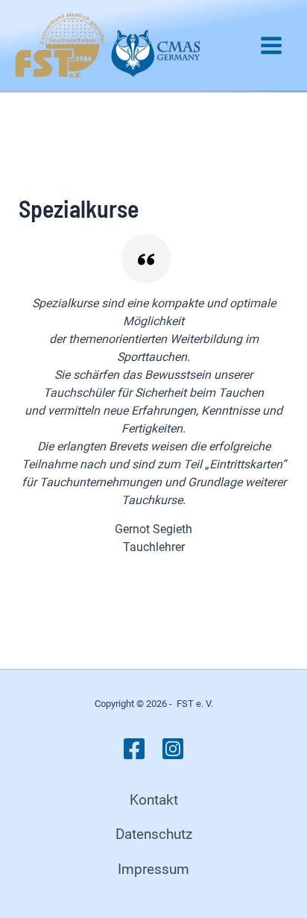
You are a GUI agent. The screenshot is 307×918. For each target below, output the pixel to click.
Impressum (153, 869)
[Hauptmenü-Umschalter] (271, 45)
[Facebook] (134, 749)
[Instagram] (173, 749)
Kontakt (154, 799)
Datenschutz (153, 834)
